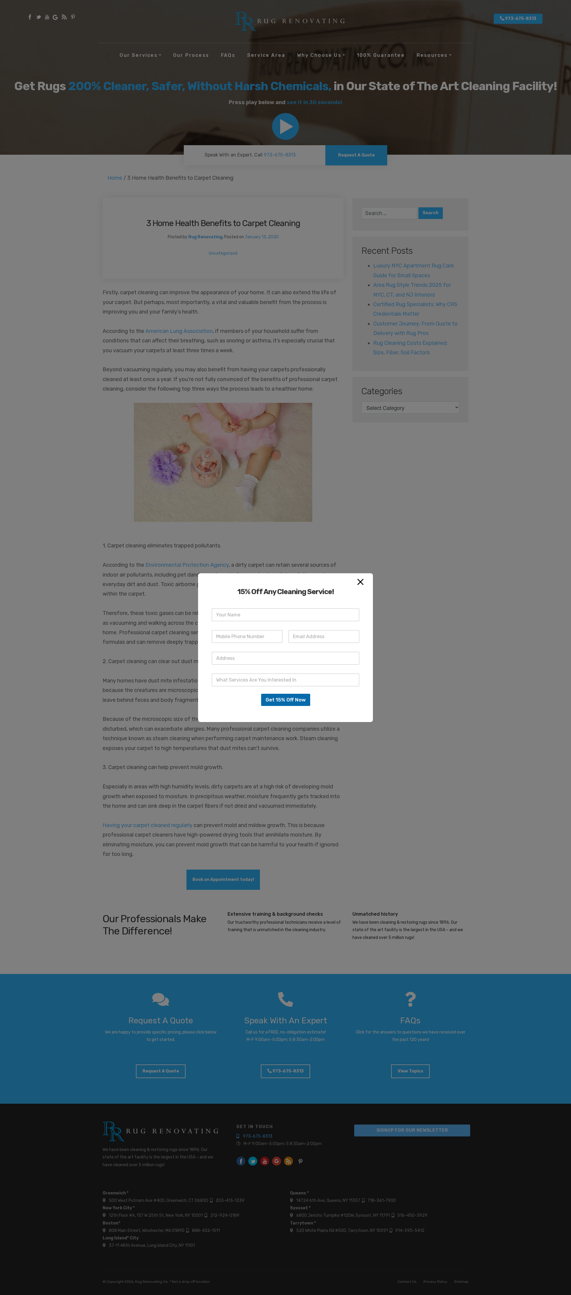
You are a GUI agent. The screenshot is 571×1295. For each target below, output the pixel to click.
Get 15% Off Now (286, 700)
